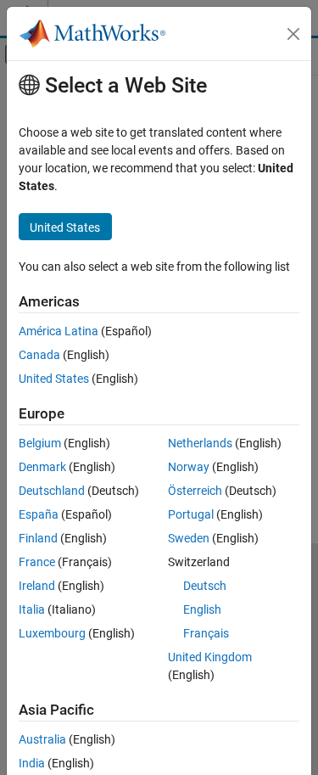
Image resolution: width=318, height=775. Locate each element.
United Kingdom (210, 657)
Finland (38, 538)
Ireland (37, 585)
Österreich (195, 490)
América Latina (58, 331)
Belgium (40, 443)
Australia (42, 739)
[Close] (293, 34)
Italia (32, 609)
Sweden (188, 538)
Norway (188, 467)
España (39, 514)
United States (54, 378)
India (32, 763)
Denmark (42, 467)
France (37, 562)
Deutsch (204, 585)
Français (206, 633)
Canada (39, 355)
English (202, 609)
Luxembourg (52, 633)
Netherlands (200, 443)
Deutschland (52, 490)
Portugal (191, 514)
